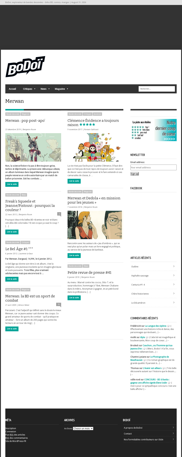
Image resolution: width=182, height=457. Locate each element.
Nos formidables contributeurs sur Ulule (143, 439)
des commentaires (16, 438)
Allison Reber (23, 305)
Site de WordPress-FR (15, 441)
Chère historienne (140, 294)
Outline (134, 266)
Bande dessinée (12, 114)
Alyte (142, 337)
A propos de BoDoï (133, 428)
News (41, 90)
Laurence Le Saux (26, 254)
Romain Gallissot (91, 129)
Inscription (10, 428)
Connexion (10, 431)
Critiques (26, 90)
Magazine (58, 90)
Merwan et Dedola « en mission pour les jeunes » (94, 200)
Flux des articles (15, 435)
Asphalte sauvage (139, 275)
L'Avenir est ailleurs (152, 368)
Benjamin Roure (29, 129)
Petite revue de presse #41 (89, 272)
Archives (68, 428)
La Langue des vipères (155, 326)
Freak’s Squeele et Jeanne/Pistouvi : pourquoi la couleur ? (30, 205)
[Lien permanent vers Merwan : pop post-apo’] (33, 147)
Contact (128, 433)
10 (59, 304)
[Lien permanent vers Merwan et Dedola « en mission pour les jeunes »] (95, 225)
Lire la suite (12, 184)
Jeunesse (97, 114)
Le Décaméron (138, 303)
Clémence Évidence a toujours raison (93, 122)
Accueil (12, 89)
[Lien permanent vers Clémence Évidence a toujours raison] (95, 147)
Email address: (137, 162)
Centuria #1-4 (138, 285)
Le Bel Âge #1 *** (19, 249)
